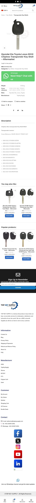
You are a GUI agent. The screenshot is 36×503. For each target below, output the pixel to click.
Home (3, 15)
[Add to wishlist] (15, 190)
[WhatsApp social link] (20, 1)
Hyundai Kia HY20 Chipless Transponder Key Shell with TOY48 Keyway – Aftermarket (26, 250)
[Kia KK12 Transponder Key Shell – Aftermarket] (9, 239)
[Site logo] (18, 6)
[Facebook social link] (16, 1)
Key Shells (9, 15)
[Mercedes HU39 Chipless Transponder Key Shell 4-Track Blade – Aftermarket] (9, 196)
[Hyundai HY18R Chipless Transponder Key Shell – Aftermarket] (26, 196)
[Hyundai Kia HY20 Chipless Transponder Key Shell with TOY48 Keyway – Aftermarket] (26, 239)
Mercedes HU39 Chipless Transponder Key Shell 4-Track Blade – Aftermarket (9, 207)
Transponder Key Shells (21, 15)
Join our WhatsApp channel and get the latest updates (18, 484)
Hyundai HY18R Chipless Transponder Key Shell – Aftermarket (26, 207)
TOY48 (23, 90)
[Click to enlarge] (5, 48)
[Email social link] (18, 1)
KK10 (14, 90)
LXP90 (18, 90)
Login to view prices (6, 63)
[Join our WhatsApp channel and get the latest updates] (18, 480)
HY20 (10, 88)
